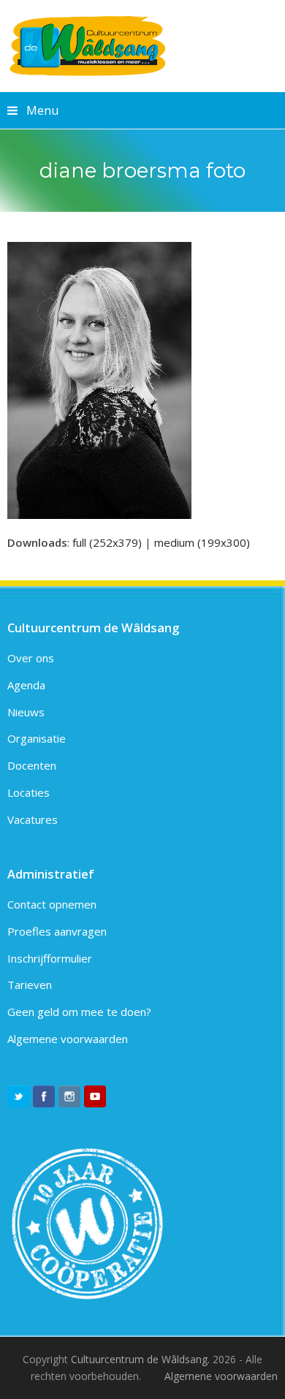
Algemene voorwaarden (67, 1038)
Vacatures (32, 819)
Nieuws (26, 712)
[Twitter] (18, 1096)
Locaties (28, 792)
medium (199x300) (202, 542)
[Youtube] (95, 1096)
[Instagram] (69, 1096)
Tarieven (29, 984)
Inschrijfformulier (49, 958)
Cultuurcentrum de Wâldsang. (140, 1359)
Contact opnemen (51, 904)
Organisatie (36, 738)
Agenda (26, 685)
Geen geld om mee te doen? (79, 1011)
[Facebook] (44, 1096)
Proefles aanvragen (57, 931)
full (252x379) (107, 542)
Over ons (30, 658)
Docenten (31, 765)
